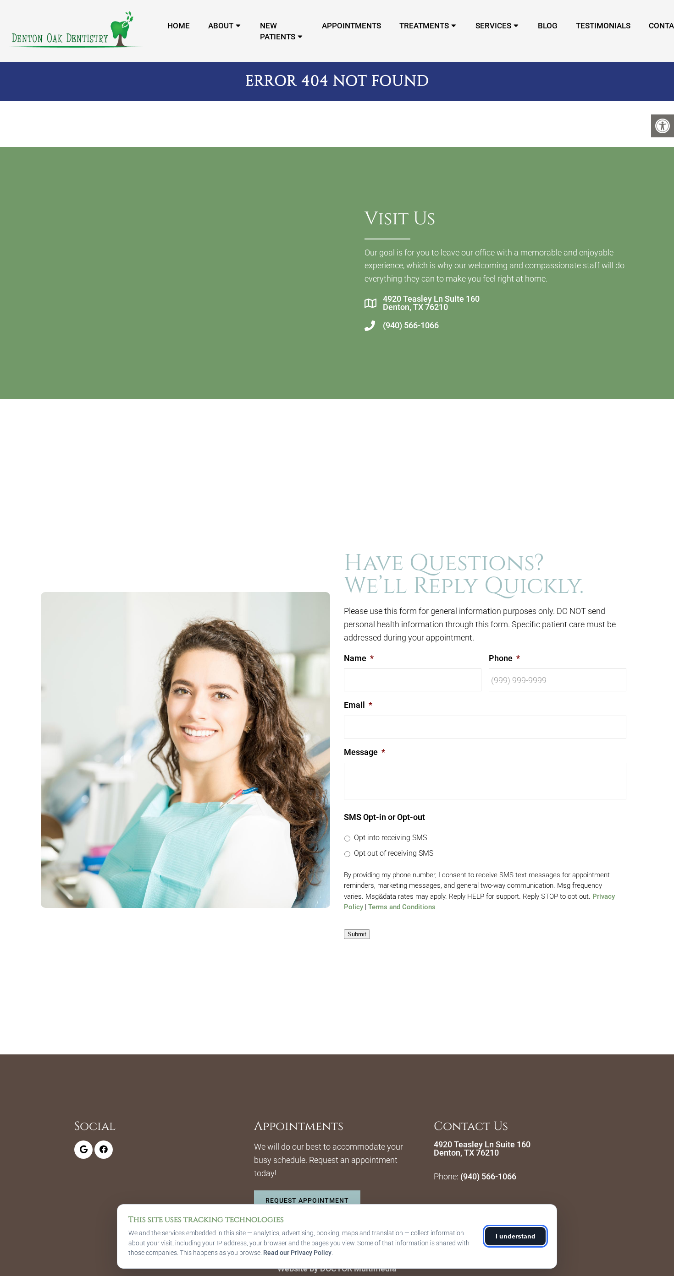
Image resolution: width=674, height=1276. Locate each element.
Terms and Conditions (402, 907)
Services (493, 25)
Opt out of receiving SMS (393, 853)
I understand (516, 1236)
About (220, 25)
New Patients (277, 31)
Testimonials (603, 25)
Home (178, 25)
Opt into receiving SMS (390, 837)
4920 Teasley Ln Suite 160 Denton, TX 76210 (431, 303)
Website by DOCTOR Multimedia (337, 1269)
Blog (548, 25)
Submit (357, 934)
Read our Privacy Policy (297, 1252)
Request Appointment (307, 1200)
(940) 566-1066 (411, 325)
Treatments (424, 25)
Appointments (351, 25)
